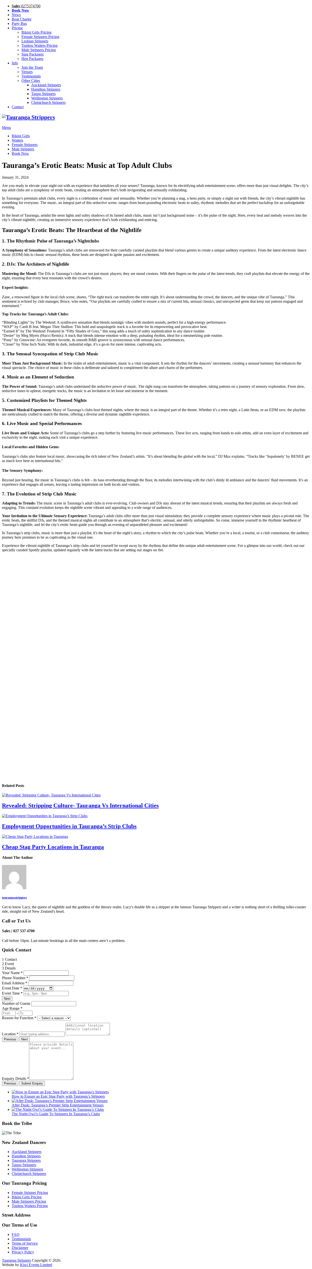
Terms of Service (25, 1243)
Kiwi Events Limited (36, 1265)
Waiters (17, 140)
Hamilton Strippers (45, 89)
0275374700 (26, 6)
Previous (10, 1039)
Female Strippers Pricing (40, 37)
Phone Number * (15, 978)
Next (7, 998)
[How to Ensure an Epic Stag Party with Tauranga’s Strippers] (60, 1092)
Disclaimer (20, 1248)
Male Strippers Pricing (38, 50)
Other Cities (30, 80)
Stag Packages (32, 54)
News (16, 15)
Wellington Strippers (47, 98)
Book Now (20, 153)
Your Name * (12, 973)
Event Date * (12, 988)
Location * (10, 1034)
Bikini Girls (21, 136)
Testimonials (31, 76)
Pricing (17, 28)
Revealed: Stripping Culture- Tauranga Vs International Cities (80, 805)
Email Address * (14, 983)
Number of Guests (16, 1003)
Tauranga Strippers (26, 1160)
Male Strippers (23, 149)
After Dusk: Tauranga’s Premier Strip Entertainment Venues (58, 1105)
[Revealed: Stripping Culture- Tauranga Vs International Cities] (156, 795)
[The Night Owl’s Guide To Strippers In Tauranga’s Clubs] (58, 1109)
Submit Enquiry (32, 1083)
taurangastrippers (14, 897)
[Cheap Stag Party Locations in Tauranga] (156, 836)
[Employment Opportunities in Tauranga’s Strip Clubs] (156, 816)
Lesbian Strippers (34, 41)
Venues (27, 72)
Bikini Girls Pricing (36, 32)
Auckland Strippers (46, 85)
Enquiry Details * (15, 1078)
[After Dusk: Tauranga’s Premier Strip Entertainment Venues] (59, 1101)
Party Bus (19, 23)
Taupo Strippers (43, 94)
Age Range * (12, 1008)
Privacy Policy (23, 1252)
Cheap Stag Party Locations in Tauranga (53, 847)
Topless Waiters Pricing (39, 45)
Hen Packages (32, 59)
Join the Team (32, 67)
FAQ (16, 1234)
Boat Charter (21, 19)
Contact (18, 107)
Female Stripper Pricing (30, 1193)
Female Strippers (25, 145)
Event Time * (12, 993)
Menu (6, 128)
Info (15, 63)
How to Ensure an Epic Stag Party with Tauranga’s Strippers (58, 1096)
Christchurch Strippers (48, 102)
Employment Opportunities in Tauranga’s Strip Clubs (69, 826)
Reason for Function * (19, 1018)
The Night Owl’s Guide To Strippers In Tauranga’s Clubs (56, 1114)
